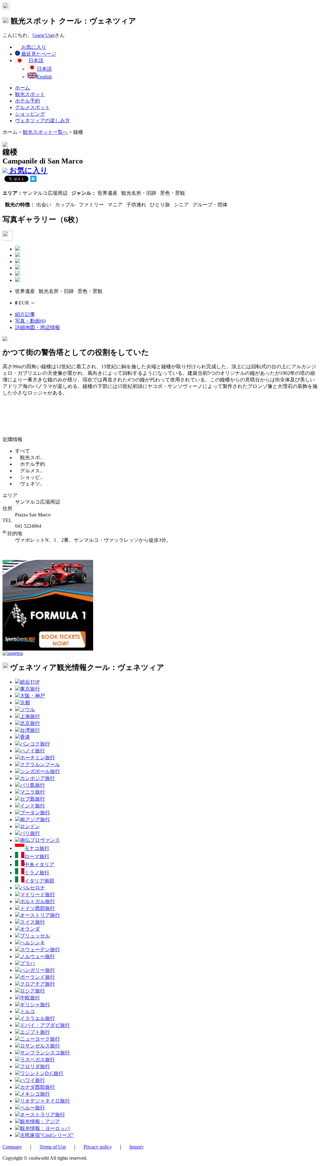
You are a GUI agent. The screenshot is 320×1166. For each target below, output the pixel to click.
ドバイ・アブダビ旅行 (45, 1025)
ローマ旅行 (36, 856)
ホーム (22, 87)
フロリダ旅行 (35, 1066)
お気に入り (33, 47)
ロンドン (30, 826)
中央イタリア (39, 864)
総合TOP (30, 682)
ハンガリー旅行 (37, 970)
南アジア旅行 (35, 819)
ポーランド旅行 (37, 977)
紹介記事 (25, 314)
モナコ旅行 (36, 848)
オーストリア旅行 (40, 915)
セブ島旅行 (32, 799)
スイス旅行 (32, 922)
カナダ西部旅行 (37, 1087)
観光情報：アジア (40, 1121)
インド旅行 (32, 805)
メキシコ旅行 (35, 1094)
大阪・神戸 (32, 695)
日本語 (44, 69)
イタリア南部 (39, 880)
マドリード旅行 (37, 894)
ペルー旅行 (32, 1107)
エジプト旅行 (35, 1032)
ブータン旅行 (35, 812)
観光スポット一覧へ (45, 132)
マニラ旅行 (32, 792)
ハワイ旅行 (32, 1080)
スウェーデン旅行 (40, 949)
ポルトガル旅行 (37, 901)
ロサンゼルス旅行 (40, 1045)
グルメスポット (32, 107)
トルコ (27, 1011)
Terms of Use (52, 1146)
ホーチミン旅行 (37, 757)
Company (12, 1146)
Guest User (43, 35)
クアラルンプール (40, 764)
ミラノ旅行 (36, 872)
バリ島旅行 (32, 785)
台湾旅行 (30, 730)
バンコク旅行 (35, 743)
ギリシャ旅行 (35, 1004)
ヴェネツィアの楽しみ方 (42, 120)
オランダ (30, 929)
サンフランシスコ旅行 (45, 1052)
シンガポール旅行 (40, 771)
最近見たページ (38, 54)
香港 (25, 737)
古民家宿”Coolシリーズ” (47, 1135)
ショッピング (30, 114)
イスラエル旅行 (37, 1018)
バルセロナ (32, 887)
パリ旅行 (30, 833)
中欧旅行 (30, 997)
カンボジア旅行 (37, 778)
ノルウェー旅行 (37, 956)
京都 (25, 702)
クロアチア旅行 (37, 984)
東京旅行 (30, 688)
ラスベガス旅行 (37, 1059)
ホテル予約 (27, 100)
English (44, 76)
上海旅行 (30, 716)
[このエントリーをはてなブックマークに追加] (33, 179)
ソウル (27, 709)
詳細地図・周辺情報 (37, 327)
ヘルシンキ (32, 942)
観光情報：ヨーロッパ (45, 1128)
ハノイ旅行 (32, 750)
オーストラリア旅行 (42, 1114)
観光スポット (30, 94)
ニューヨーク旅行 (40, 1039)
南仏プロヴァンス (40, 840)
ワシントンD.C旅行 (41, 1073)
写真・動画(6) (30, 321)
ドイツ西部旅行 (37, 908)
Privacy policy (97, 1146)
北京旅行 (30, 723)
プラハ (27, 963)
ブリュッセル (35, 935)
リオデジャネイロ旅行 (45, 1100)
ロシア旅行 (32, 990)
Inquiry (136, 1146)
